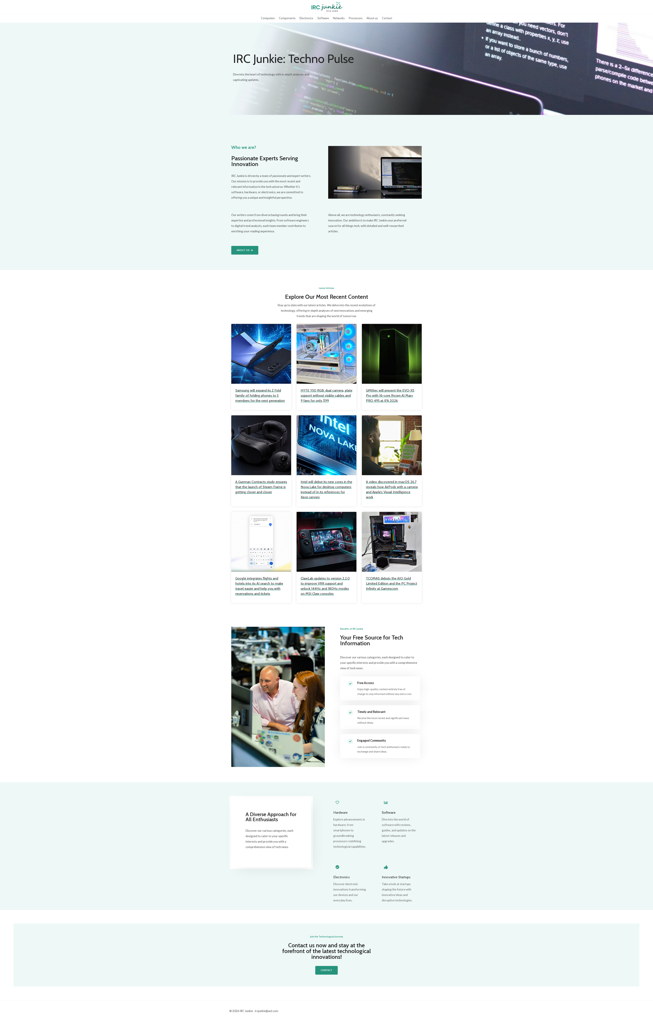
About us (372, 18)
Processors (356, 18)
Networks (339, 18)
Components (287, 18)
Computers (268, 18)
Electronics (306, 18)
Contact (387, 18)
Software (323, 18)
